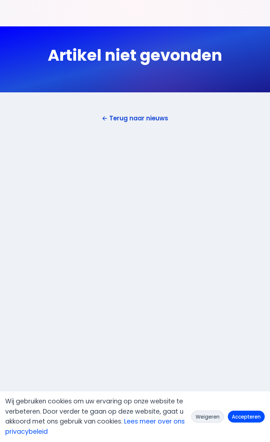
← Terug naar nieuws (135, 118)
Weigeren (208, 416)
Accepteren (246, 416)
